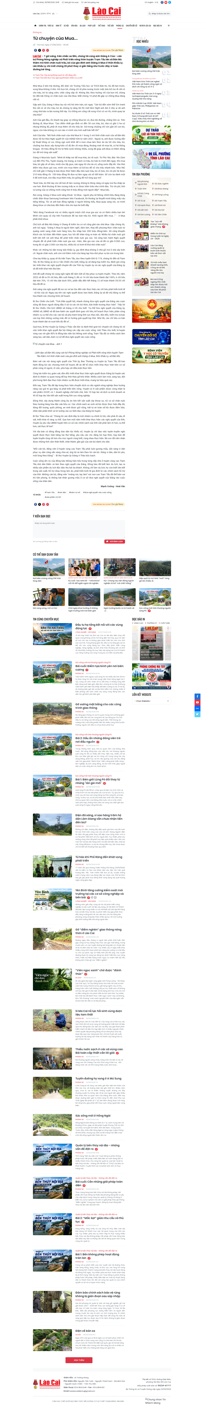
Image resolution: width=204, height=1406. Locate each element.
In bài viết (43, 50)
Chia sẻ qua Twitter (39, 50)
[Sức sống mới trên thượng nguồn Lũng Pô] (155, 597)
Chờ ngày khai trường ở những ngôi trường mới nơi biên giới (83, 609)
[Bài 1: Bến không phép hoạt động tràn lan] (52, 1261)
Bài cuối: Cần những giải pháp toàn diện (99, 1182)
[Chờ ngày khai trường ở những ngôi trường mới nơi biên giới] (84, 597)
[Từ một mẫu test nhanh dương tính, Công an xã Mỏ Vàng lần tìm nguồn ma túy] (141, 265)
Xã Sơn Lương (143, 214)
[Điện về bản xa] (52, 1340)
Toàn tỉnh (141, 188)
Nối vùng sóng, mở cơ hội (45, 608)
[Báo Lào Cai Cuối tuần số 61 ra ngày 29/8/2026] (151, 643)
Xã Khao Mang (161, 188)
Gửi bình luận (116, 541)
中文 (156, 2)
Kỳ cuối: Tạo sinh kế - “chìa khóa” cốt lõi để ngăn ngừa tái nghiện (84, 581)
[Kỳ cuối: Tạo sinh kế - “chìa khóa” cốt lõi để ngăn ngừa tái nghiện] (84, 567)
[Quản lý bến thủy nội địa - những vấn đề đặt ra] (52, 1155)
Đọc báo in (157, 25)
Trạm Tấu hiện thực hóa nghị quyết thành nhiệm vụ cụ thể (58, 78)
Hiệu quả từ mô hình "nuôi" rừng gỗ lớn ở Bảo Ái (154, 579)
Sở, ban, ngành (161, 183)
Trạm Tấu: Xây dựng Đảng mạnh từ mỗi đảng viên (55, 75)
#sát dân (62, 492)
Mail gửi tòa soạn (72, 2)
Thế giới (110, 25)
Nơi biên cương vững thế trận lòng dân (146, 72)
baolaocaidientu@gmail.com (82, 1391)
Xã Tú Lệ (141, 200)
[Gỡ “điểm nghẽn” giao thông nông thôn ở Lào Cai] (52, 939)
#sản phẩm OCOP (53, 497)
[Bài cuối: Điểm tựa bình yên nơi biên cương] (52, 672)
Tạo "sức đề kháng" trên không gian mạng (159, 224)
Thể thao (101, 25)
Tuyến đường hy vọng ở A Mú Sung (98, 1078)
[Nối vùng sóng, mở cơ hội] (49, 597)
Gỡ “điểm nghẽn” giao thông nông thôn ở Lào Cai (98, 931)
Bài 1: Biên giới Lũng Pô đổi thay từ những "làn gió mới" (97, 780)
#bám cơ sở (74, 492)
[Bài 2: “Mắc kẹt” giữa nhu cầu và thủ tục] (52, 1224)
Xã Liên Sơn (142, 210)
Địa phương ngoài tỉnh (143, 182)
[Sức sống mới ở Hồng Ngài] (52, 1125)
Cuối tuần (165, 623)
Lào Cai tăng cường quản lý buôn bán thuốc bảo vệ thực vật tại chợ (158, 250)
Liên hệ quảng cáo (91, 2)
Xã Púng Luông (161, 194)
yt (165, 2)
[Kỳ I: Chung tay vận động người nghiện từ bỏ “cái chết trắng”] (120, 567)
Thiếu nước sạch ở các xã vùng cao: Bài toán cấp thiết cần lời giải (99, 1051)
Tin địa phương (141, 174)
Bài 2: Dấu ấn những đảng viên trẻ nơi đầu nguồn (98, 738)
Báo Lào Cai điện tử (102, 13)
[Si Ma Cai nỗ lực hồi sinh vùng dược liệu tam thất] (52, 1020)
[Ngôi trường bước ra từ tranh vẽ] (120, 597)
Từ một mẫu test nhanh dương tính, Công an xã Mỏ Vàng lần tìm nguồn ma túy (159, 267)
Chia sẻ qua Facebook (35, 50)
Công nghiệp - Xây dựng (85, 632)
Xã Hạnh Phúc (143, 205)
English (150, 2)
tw (197, 714)
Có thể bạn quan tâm (45, 554)
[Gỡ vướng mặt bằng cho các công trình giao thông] (52, 714)
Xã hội (66, 25)
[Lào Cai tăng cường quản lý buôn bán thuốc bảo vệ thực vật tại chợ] (141, 248)
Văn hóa (74, 25)
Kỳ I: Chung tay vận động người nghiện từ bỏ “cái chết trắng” (119, 581)
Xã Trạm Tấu (161, 200)
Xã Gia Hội (159, 210)
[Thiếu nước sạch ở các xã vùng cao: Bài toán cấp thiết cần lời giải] (52, 1059)
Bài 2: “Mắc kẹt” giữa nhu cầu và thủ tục (99, 1218)
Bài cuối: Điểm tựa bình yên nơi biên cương (99, 666)
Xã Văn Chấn (161, 214)
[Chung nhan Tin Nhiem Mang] (158, 1401)
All (168, 26)
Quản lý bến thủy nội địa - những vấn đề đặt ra (97, 1147)
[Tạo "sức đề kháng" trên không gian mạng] (141, 224)
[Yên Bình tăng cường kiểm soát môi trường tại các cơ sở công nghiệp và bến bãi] (52, 900)
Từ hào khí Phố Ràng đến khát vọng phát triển (98, 858)
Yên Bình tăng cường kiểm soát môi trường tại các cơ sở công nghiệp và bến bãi (99, 894)
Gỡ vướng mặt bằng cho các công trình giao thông (98, 706)
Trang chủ (35, 26)
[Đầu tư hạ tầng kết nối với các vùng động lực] (52, 634)
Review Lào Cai (145, 25)
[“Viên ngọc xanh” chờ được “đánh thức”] (52, 980)
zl (169, 2)
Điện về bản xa (85, 1331)
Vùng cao (138, 623)
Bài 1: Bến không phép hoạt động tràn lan (97, 1255)
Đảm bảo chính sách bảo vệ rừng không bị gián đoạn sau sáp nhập (97, 1294)
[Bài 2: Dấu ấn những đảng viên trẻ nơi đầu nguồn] (52, 744)
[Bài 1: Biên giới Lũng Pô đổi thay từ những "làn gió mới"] (52, 786)
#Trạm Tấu (50, 492)
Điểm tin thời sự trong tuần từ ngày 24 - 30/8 (160, 236)
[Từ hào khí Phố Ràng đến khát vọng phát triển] (52, 866)
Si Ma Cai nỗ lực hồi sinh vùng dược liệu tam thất (98, 1012)
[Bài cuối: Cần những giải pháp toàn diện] (52, 1188)
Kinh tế (58, 25)
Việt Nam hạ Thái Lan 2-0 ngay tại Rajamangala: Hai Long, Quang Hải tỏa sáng (146, 95)
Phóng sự (120, 25)
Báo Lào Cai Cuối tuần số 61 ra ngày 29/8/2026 (150, 652)
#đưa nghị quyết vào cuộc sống (97, 492)
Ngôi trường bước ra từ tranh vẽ (119, 608)
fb (162, 2)
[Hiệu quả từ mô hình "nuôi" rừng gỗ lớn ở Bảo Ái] (155, 567)
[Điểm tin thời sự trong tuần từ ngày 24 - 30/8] (141, 236)
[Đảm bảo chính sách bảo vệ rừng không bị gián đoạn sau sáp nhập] (52, 1302)
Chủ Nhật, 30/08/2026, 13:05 (47, 2)
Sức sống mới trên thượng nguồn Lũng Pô (155, 609)
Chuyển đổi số (131, 25)
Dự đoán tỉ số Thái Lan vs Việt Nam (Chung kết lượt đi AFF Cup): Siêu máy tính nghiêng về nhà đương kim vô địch (147, 117)
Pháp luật (92, 25)
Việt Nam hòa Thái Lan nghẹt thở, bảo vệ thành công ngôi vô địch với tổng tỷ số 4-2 (147, 83)
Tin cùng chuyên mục (46, 619)
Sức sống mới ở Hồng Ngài (92, 1116)
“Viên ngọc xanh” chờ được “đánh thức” (98, 972)
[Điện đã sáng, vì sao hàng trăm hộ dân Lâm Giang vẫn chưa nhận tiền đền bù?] (52, 825)
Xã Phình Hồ (160, 205)
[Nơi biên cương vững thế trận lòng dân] (151, 57)
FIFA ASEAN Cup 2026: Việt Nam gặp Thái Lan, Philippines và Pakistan (147, 106)
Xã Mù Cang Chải (143, 194)
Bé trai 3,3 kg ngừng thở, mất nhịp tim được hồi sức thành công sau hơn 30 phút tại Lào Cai (159, 286)
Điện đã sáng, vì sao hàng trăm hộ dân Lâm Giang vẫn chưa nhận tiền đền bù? (98, 819)
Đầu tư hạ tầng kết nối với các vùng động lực (99, 626)
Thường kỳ (152, 623)
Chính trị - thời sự (46, 25)
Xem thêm (79, 1360)
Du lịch (82, 25)
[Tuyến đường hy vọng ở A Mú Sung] (52, 1088)
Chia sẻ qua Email (47, 50)
